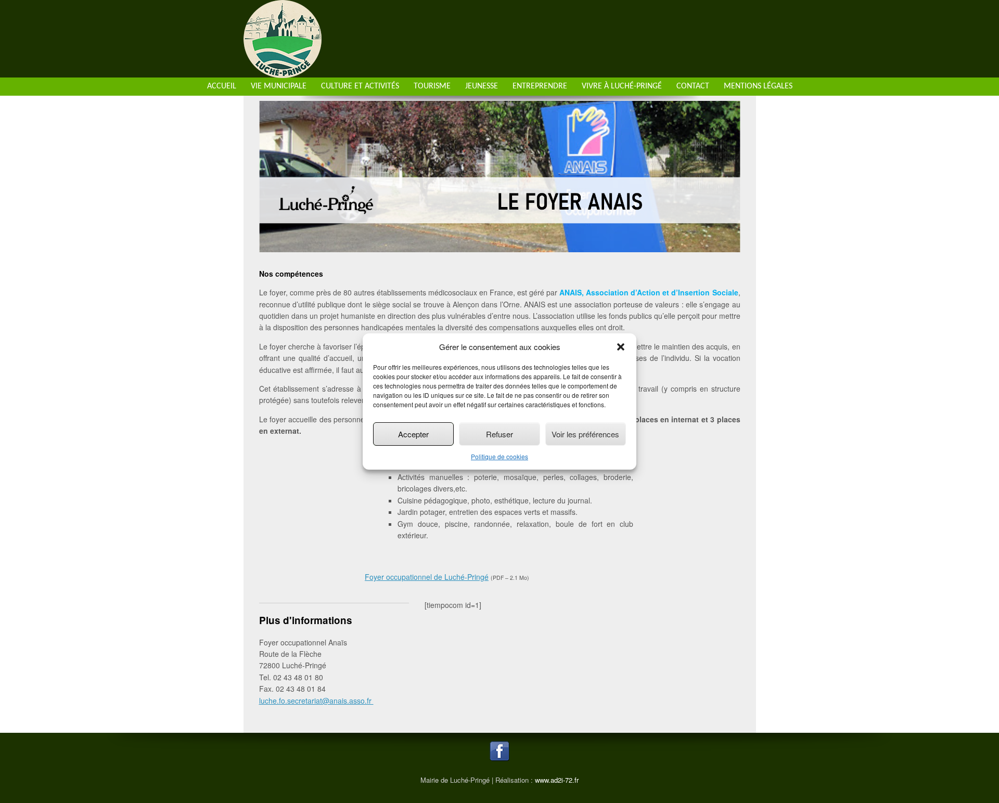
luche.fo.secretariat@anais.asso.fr (316, 700)
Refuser (499, 434)
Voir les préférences (585, 434)
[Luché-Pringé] (283, 72)
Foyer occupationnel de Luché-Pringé (427, 577)
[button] (621, 347)
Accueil (221, 86)
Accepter (413, 434)
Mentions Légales (758, 86)
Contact (692, 86)
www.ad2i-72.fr (557, 780)
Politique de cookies (499, 456)
